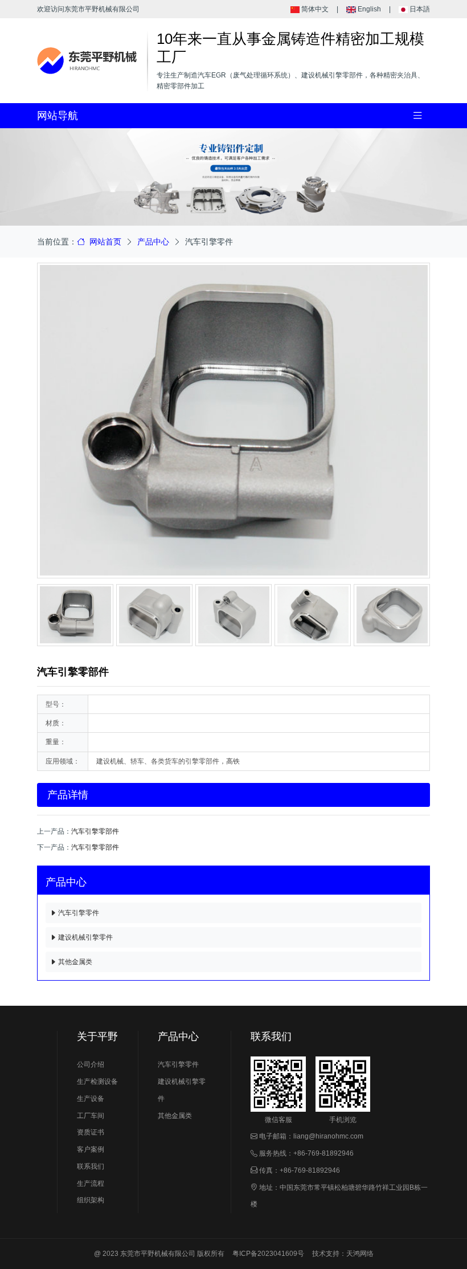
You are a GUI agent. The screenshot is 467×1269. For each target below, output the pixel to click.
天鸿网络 (360, 1254)
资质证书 (90, 1132)
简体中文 (314, 9)
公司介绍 (90, 1064)
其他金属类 (74, 962)
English (368, 9)
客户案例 (90, 1149)
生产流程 (90, 1184)
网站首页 (104, 241)
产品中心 (153, 241)
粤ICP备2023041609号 (268, 1254)
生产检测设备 (97, 1082)
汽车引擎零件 (77, 913)
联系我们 (90, 1166)
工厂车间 (90, 1116)
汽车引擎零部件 (95, 831)
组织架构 (90, 1200)
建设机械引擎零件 (84, 937)
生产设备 (90, 1099)
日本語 (419, 9)
